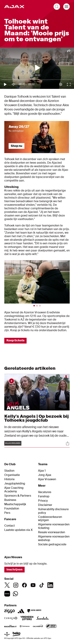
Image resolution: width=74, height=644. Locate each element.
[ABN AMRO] (34, 611)
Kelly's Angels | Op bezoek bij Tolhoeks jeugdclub (36, 418)
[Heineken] (7, 634)
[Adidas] (21, 611)
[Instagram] (16, 585)
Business (10, 500)
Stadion (9, 471)
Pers (7, 513)
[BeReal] (7, 594)
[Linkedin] (50, 585)
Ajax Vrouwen (47, 479)
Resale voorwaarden (51, 532)
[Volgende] (62, 282)
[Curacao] (10, 618)
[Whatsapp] (15, 594)
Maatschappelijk (15, 504)
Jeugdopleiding (14, 483)
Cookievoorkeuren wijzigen (50, 518)
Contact (9, 525)
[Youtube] (33, 585)
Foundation (11, 508)
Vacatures (44, 492)
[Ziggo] (9, 611)
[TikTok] (42, 585)
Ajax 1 (42, 471)
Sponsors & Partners (17, 495)
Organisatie (12, 475)
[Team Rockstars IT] (10, 626)
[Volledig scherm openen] (65, 265)
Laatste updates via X (18, 530)
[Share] (67, 443)
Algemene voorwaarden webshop (54, 538)
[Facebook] (24, 585)
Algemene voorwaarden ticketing (54, 526)
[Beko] (16, 634)
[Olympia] (38, 626)
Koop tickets (15, 340)
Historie (9, 479)
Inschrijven (14, 569)
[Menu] (66, 6)
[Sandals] (42, 618)
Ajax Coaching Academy (14, 489)
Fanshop (43, 496)
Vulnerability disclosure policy (53, 511)
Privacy (43, 500)
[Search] (57, 6)
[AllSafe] (51, 626)
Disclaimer (45, 505)
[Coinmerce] (24, 626)
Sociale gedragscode (52, 544)
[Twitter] (7, 585)
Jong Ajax (44, 475)
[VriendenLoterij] (26, 618)
